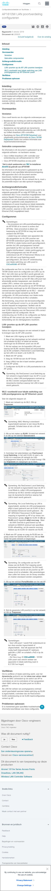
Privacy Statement (24, 880)
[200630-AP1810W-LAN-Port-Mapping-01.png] (24, 450)
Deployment (8, 139)
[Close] (47, 869)
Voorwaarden (7, 52)
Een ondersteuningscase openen (16, 751)
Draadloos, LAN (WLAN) (12, 773)
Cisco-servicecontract (23, 755)
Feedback (28, 739)
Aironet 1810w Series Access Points (18, 769)
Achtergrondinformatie (12, 61)
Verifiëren (6, 75)
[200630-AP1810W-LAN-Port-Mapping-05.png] (24, 636)
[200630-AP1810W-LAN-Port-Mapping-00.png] (24, 417)
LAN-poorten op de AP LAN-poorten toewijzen (23, 68)
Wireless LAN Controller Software (16, 777)
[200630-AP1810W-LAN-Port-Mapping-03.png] (24, 558)
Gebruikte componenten (14, 58)
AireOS (5, 167)
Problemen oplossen (11, 79)
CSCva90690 (29, 657)
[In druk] (47, 26)
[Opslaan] (33, 27)
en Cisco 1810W (35, 137)
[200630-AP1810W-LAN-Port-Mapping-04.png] (24, 607)
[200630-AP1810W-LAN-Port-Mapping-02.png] (24, 481)
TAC (27, 164)
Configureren (7, 65)
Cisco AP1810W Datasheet (26, 135)
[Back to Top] (42, 707)
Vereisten (8, 55)
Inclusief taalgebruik (26, 37)
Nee (13, 739)
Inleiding (5, 49)
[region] (25, 878)
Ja (4, 739)
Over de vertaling (44, 37)
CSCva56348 (11, 264)
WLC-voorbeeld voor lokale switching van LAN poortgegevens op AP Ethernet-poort (23, 71)
